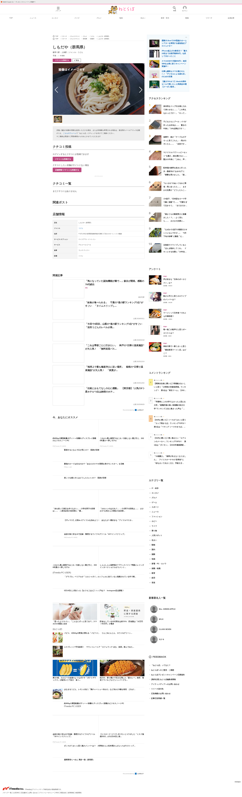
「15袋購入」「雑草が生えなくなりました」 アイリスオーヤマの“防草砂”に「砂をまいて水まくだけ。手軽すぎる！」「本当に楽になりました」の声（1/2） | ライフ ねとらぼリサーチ (170, 463)
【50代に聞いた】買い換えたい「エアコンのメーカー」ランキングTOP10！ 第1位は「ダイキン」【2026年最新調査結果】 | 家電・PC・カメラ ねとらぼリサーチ (170, 445)
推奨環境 (78, 793)
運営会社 (63, 793)
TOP (11, 18)
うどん (81, 228)
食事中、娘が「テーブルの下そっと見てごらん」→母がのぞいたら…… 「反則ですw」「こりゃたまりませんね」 (174, 144)
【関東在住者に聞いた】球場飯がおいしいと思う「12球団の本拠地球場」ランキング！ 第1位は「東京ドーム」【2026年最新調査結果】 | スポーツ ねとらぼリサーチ (170, 390)
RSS (57, 793)
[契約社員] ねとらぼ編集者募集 (162, 679)
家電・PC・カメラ (159, 564)
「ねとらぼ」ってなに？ (160, 665)
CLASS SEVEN (165, 629)
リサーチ (209, 18)
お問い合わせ (33, 793)
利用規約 (238, 782)
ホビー (154, 521)
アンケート (155, 269)
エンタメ (55, 18)
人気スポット (157, 535)
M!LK (161, 619)
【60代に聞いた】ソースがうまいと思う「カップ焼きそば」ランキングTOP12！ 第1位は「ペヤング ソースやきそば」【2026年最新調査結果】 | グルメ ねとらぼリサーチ (171, 427)
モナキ (161, 639)
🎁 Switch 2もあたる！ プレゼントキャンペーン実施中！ (18, 2)
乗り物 (154, 531)
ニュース (33, 18)
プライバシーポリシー (46, 793)
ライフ (154, 526)
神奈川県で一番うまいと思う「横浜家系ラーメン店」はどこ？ (174, 349)
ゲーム (154, 502)
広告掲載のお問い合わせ (160, 693)
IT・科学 (155, 488)
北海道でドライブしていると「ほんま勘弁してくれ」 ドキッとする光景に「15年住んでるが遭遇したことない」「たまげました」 (175, 252)
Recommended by (128, 410)
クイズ (76, 18)
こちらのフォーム (69, 133)
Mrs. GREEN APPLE (167, 609)
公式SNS (16, 793)
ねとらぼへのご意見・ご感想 (161, 670)
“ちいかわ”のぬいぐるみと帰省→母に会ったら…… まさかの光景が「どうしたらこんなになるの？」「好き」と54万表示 (175, 190)
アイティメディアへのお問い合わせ (164, 684)
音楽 (153, 583)
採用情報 (71, 793)
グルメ (99, 18)
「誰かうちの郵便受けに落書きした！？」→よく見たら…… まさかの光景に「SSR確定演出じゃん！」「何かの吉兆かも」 (174, 221)
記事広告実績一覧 (157, 698)
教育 (153, 573)
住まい (143, 18)
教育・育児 (165, 18)
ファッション (157, 517)
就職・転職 (156, 568)
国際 (153, 554)
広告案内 (24, 793)
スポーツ (155, 507)
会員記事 (231, 18)
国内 (153, 549)
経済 (153, 578)
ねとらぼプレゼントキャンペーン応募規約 (167, 675)
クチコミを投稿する (62, 60)
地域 (121, 18)
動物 (187, 18)
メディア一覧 (7, 793)
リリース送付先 (156, 689)
